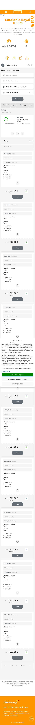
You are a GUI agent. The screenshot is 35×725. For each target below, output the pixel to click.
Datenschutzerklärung (17, 711)
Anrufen (17, 12)
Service (11, 713)
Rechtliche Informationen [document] (16, 707)
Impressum (7, 711)
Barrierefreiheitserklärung (11, 715)
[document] (17, 21)
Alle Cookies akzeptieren (17, 374)
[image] (2, 15)
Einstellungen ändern (17, 383)
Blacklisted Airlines (20, 713)
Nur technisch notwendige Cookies (17, 379)
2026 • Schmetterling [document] (18, 722)
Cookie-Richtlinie (6, 371)
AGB (27, 713)
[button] (27, 13)
